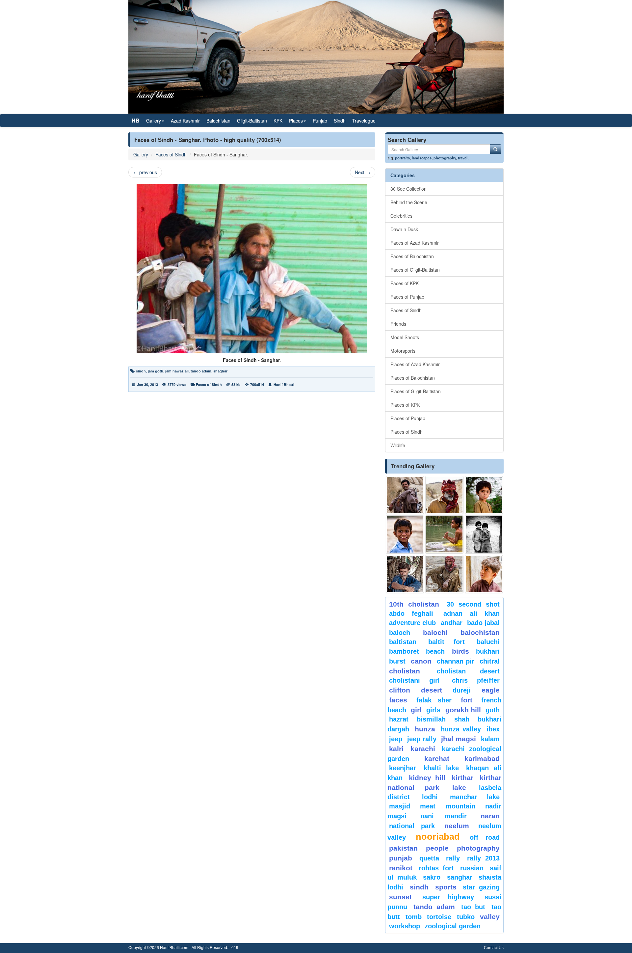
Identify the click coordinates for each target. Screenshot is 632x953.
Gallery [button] (153, 120)
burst (397, 661)
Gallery (140, 154)
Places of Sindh (406, 431)
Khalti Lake (441, 768)
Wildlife (397, 445)
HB (136, 120)
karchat (436, 758)
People (437, 848)
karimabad (482, 758)
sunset (400, 897)
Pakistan (403, 848)
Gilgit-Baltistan (252, 120)
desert (431, 690)
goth (493, 710)
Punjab (320, 120)
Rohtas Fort (436, 868)
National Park (412, 826)
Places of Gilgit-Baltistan (415, 391)
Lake (459, 787)
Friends (398, 323)
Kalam (490, 739)
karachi (422, 748)
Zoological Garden (453, 926)
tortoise (439, 916)
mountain (460, 806)
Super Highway (448, 897)
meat (427, 806)
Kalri (396, 748)
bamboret (404, 651)
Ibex (493, 729)
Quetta (429, 858)
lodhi (430, 797)
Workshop (404, 926)
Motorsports (402, 350)
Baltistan (402, 641)
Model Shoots (404, 337)
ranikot (400, 868)
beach (435, 651)
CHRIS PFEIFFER (476, 680)
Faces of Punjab (407, 296)
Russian (472, 868)
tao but (473, 907)
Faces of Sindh (171, 154)
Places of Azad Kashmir (415, 364)
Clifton (399, 690)
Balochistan (218, 120)
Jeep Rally (421, 739)
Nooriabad (438, 837)
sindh (141, 370)
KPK (278, 120)
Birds (460, 651)
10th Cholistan (414, 604)
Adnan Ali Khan (471, 613)
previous (145, 172)
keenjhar (402, 768)
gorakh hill (463, 710)
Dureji (462, 690)
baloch (399, 632)
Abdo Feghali (411, 613)
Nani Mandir (443, 816)
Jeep (395, 739)
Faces (398, 700)
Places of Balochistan (412, 377)
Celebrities (401, 215)
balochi (435, 632)
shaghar (220, 370)
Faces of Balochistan (412, 256)
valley (490, 916)
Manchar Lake (475, 797)
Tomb (414, 916)
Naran (490, 816)
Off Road (485, 837)
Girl (416, 710)
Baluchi (488, 641)
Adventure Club (412, 622)
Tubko (466, 916)
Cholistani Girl (414, 680)
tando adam (201, 370)
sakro (431, 877)
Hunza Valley (461, 729)
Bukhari (488, 651)
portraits (402, 157)
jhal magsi (458, 739)
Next (362, 172)
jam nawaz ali (177, 370)
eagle (491, 690)
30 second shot (473, 604)
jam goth (155, 370)
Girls (433, 710)
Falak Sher (434, 700)
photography (445, 157)
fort (466, 700)
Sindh (340, 120)
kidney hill (427, 777)
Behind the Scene (408, 202)
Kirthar (462, 777)
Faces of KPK (404, 283)
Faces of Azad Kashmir (414, 242)
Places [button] (296, 120)
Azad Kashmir (185, 120)
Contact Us (494, 947)
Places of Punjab (407, 418)
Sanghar (459, 877)
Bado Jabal (483, 622)
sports (446, 887)
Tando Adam (434, 907)
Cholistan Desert (468, 671)
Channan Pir (456, 661)
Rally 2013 (483, 858)
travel (462, 157)
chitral (490, 661)
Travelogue (364, 120)
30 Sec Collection (408, 188)
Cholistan (404, 671)
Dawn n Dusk (404, 229)
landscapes (422, 157)
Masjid (399, 806)
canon (421, 661)
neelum (456, 826)
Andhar (451, 622)
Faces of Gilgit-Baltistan (415, 269)
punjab (400, 858)
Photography (478, 848)
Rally (453, 858)
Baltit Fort (446, 641)
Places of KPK (405, 404)
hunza (425, 729)
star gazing (481, 887)
